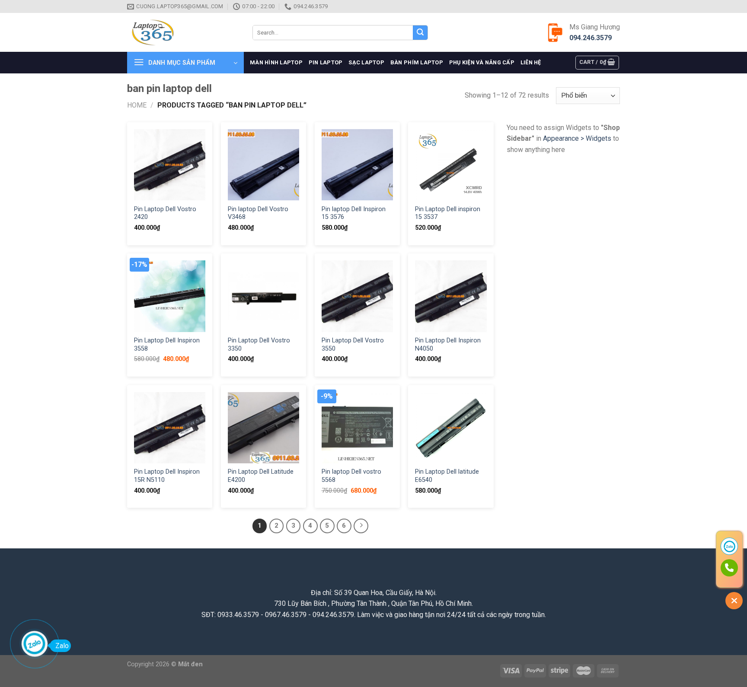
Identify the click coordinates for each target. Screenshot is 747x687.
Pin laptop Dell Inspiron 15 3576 (354, 213)
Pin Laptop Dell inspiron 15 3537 (447, 213)
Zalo (62, 646)
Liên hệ (530, 62)
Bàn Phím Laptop (416, 62)
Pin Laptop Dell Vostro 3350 (259, 344)
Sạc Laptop (366, 62)
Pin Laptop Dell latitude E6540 (447, 476)
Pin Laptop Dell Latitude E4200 (261, 476)
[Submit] (420, 32)
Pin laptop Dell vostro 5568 (351, 476)
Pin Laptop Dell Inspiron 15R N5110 (167, 476)
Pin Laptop (326, 62)
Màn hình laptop (276, 62)
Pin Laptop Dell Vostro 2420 (165, 213)
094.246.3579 (590, 38)
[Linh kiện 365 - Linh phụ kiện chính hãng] (183, 32)
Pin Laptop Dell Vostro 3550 (353, 344)
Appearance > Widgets (577, 138)
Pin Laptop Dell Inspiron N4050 (448, 344)
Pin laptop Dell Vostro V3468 (258, 213)
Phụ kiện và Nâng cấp (481, 62)
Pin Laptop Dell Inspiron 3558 (167, 344)
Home (137, 105)
